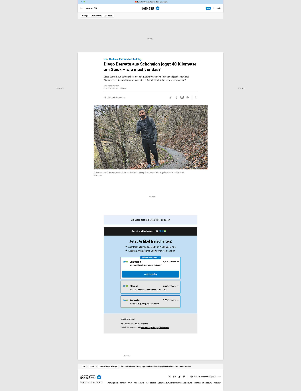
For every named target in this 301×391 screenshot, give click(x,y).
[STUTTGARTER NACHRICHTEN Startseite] (150, 8)
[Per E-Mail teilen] (182, 97)
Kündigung (187, 383)
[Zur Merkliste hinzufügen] (195, 97)
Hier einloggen (163, 220)
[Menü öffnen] (81, 8)
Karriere (123, 383)
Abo (208, 8)
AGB (130, 383)
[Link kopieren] (170, 97)
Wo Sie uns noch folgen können (207, 377)
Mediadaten (151, 383)
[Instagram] (170, 377)
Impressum (207, 383)
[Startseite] (84, 366)
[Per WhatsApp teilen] (187, 97)
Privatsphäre (112, 383)
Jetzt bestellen (150, 274)
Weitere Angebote (141, 323)
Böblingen (85, 16)
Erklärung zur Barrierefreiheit (169, 383)
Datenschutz (139, 383)
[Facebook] (184, 377)
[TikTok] (179, 377)
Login (218, 8)
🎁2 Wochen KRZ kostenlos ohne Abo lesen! (150, 2)
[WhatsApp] (174, 377)
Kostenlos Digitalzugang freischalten (155, 328)
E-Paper (89, 8)
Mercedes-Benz (96, 16)
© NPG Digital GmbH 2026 (91, 382)
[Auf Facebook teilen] (176, 97)
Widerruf (217, 383)
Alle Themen (109, 16)
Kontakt (197, 383)
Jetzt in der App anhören (116, 97)
